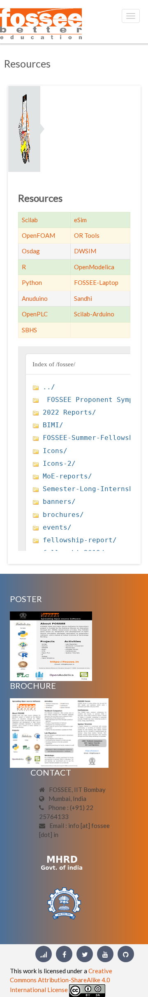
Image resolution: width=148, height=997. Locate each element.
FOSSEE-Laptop (96, 282)
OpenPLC (35, 314)
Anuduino (35, 298)
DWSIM (85, 251)
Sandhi (83, 298)
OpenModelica (94, 267)
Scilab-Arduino (94, 314)
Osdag (31, 251)
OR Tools (86, 235)
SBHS (29, 330)
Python (32, 282)
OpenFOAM (38, 235)
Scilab (30, 219)
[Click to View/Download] (51, 645)
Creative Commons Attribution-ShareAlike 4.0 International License (61, 980)
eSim (80, 219)
